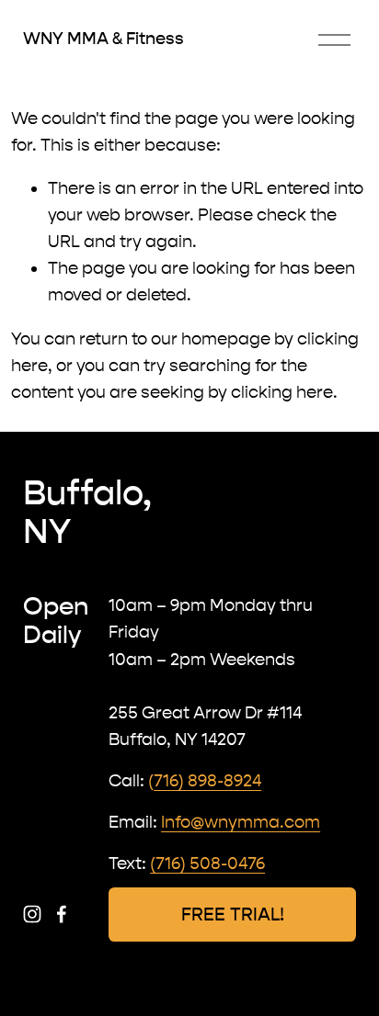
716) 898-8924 (207, 781)
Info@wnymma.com (240, 822)
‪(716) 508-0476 (207, 863)
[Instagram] (32, 914)
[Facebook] (61, 914)
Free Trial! (232, 914)
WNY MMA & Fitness (103, 38)
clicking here (282, 392)
